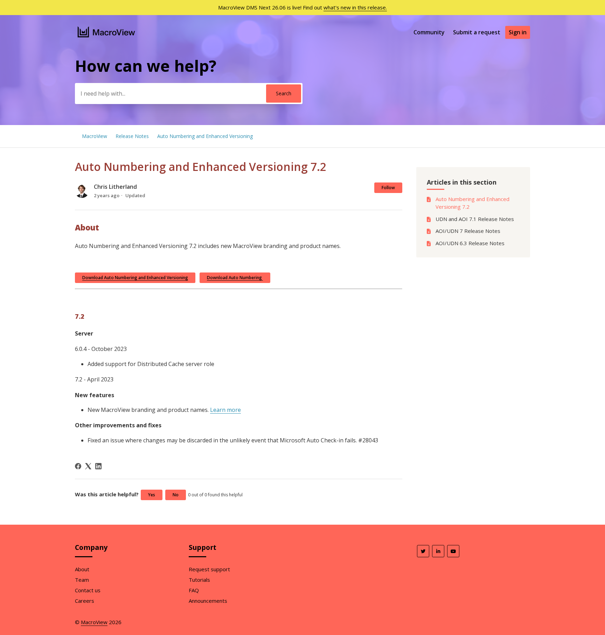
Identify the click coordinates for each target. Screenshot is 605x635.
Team (82, 579)
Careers (84, 600)
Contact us (87, 590)
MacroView (94, 136)
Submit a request (476, 32)
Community (429, 32)
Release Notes (132, 136)
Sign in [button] (518, 32)
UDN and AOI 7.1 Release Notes (475, 218)
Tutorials (199, 579)
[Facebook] (78, 466)
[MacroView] (106, 38)
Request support (209, 569)
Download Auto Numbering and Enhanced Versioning (135, 278)
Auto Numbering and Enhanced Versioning (205, 136)
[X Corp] (88, 466)
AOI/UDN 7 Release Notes (468, 230)
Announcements (208, 600)
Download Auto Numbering (235, 278)
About (82, 569)
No (176, 495)
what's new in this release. (355, 7)
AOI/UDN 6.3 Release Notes (470, 243)
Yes (151, 495)
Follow (388, 188)
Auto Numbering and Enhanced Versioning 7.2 (472, 202)
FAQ (194, 590)
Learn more (225, 410)
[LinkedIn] (98, 466)
